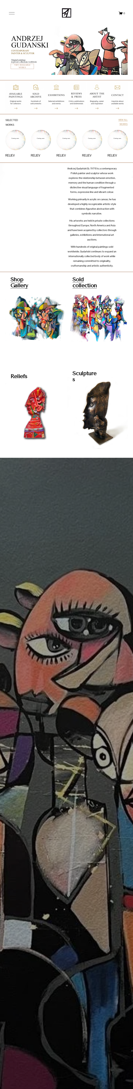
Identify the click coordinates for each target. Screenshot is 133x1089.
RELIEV (10, 155)
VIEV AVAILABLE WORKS (22, 66)
